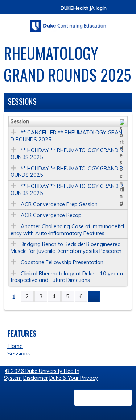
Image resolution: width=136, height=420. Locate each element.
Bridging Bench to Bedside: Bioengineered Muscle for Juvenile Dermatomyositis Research (66, 247)
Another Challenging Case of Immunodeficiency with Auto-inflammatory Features (67, 230)
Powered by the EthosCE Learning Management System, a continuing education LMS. (103, 397)
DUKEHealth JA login (84, 8)
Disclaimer (35, 378)
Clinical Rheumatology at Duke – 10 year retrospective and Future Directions (68, 277)
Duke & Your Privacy (73, 378)
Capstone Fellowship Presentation (62, 262)
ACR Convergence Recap (51, 215)
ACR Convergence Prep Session (59, 204)
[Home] (68, 23)
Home (15, 345)
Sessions (18, 353)
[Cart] (115, 11)
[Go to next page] (94, 296)
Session (20, 121)
